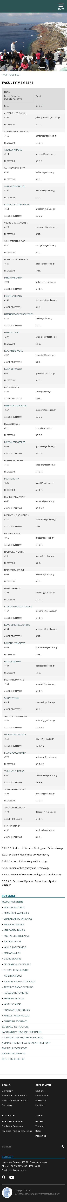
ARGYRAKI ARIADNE (13, 149)
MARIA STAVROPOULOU (16, 1015)
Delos (38, 1130)
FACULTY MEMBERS (12, 901)
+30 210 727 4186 (18, 1166)
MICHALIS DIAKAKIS (14, 924)
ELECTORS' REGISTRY (13, 1058)
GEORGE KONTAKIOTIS (16, 970)
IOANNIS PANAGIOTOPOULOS (19, 981)
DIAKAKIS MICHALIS (13, 296)
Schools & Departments (14, 1095)
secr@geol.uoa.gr (17, 1170)
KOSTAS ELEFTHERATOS (16, 935)
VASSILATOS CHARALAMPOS (17, 204)
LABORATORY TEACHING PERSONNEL (22, 1032)
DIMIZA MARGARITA (13, 277)
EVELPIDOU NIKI (11, 332)
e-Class (39, 1121)
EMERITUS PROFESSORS (14, 1048)
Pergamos (40, 1135)
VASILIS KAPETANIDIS (15, 947)
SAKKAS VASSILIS (11, 698)
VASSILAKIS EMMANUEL (14, 186)
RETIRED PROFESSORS (14, 1053)
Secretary (7, 1105)
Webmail (40, 1126)
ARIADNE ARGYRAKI (14, 907)
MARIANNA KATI (12, 952)
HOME (4, 75)
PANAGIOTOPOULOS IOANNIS (18, 606)
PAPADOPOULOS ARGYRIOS (17, 625)
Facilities (40, 1105)
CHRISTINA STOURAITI (15, 1021)
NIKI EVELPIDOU (12, 941)
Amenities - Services (12, 1121)
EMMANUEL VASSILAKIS (16, 913)
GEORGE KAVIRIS (12, 958)
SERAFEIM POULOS (14, 998)
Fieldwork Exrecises (12, 1126)
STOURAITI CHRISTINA (14, 771)
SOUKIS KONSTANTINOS (15, 734)
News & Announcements (15, 1100)
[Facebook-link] (3, 1177)
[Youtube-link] (11, 1177)
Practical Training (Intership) (17, 1130)
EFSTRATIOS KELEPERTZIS (17, 964)
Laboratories (42, 1095)
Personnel (14, 75)
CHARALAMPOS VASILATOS (18, 918)
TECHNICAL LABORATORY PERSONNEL (22, 1037)
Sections (40, 1090)
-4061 (37, 1166)
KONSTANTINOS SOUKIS (17, 1009)
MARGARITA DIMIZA (14, 930)
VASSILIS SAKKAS (12, 1004)
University (7, 1090)
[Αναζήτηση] (62, 1147)
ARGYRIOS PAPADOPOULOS (18, 987)
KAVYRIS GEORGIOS (13, 369)
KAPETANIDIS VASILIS (13, 350)
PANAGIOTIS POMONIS (16, 992)
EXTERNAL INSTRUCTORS (15, 1026)
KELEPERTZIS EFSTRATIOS (15, 405)
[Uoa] (7, 1192)
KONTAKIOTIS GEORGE (14, 442)
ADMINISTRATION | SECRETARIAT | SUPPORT (26, 1042)
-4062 (31, 1166)
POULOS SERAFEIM (12, 661)
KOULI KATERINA (11, 478)
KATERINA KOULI (13, 975)
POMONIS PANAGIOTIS (14, 643)
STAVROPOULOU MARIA (15, 752)
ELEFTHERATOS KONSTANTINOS (18, 314)
